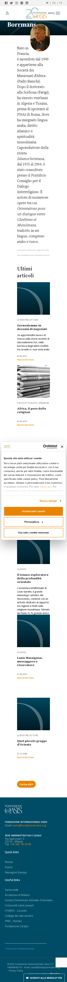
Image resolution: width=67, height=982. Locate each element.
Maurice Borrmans (25, 359)
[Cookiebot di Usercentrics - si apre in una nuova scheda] (43, 447)
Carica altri (26, 784)
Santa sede (11, 890)
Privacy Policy (16, 970)
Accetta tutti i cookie (33, 511)
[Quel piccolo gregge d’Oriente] (33, 714)
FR (60, 2)
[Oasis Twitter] (12, 3)
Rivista (9, 862)
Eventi (8, 867)
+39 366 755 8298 (20, 844)
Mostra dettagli (48, 500)
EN (53, 2)
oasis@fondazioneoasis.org (29, 825)
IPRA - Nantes (13, 921)
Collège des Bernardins (19, 916)
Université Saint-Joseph (19, 905)
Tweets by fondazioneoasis (19, 948)
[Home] (36, 12)
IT (47, 2)
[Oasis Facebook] (7, 3)
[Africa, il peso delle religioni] (33, 381)
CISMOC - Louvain (16, 910)
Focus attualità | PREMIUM (33, 402)
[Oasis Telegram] (23, 3)
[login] (8, 13)
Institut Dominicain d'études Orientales (29, 900)
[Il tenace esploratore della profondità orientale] (33, 547)
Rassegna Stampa (16, 872)
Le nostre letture (27, 319)
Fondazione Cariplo (16, 926)
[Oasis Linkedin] (28, 3)
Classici (21, 569)
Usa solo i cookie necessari (33, 532)
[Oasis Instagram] (17, 3)
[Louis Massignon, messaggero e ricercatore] (33, 631)
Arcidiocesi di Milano (17, 895)
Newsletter (46, 977)
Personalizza (31, 521)
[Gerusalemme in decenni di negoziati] (33, 298)
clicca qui (45, 486)
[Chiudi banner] (62, 447)
